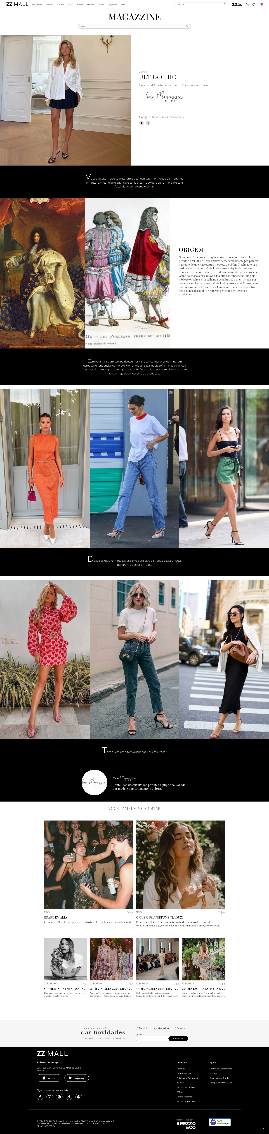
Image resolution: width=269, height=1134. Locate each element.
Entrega (213, 1073)
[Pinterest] (59, 1097)
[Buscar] (225, 4)
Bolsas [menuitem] (80, 5)
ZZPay (180, 1092)
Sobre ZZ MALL (184, 1069)
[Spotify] (78, 1097)
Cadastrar (178, 1038)
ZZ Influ (180, 1083)
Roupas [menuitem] (60, 5)
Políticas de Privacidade (188, 1078)
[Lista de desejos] (253, 4)
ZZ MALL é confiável (186, 1087)
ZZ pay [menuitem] (100, 5)
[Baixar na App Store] (49, 1078)
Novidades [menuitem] (37, 5)
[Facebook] (40, 1097)
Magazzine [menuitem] (112, 5)
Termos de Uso (184, 1073)
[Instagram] (49, 1097)
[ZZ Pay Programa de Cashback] (237, 4)
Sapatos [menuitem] (49, 5)
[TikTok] (69, 1097)
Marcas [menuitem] (90, 5)
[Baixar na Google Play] (76, 1078)
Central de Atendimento (221, 1069)
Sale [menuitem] (123, 5)
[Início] (17, 4)
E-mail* (139, 1034)
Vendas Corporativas (186, 1101)
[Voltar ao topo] (263, 1128)
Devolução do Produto (220, 1078)
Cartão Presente (184, 1097)
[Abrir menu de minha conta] (247, 4)
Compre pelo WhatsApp (221, 1083)
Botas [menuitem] (70, 5)
